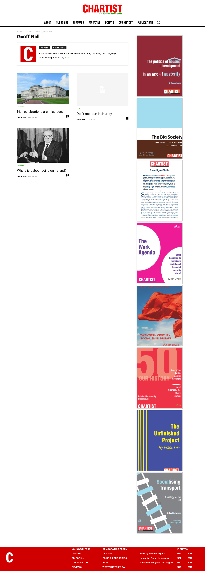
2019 (178, 567)
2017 (190, 558)
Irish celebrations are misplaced (40, 112)
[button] (158, 22)
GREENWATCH (80, 562)
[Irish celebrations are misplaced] (43, 88)
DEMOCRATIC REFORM (114, 549)
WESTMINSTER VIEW (113, 567)
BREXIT (106, 562)
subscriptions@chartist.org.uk (156, 562)
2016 (190, 562)
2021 (178, 558)
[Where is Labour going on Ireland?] (43, 145)
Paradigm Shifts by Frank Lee (155, 220)
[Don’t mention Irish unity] (102, 89)
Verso (67, 57)
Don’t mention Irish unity (94, 114)
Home (19, 31)
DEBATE (76, 553)
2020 (178, 562)
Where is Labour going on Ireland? (41, 170)
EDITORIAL (78, 558)
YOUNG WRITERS (81, 549)
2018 (190, 553)
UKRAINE (107, 553)
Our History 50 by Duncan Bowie (156, 408)
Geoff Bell (21, 117)
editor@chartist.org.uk (152, 553)
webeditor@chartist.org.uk (154, 558)
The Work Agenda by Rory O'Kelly (157, 283)
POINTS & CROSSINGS (114, 558)
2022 (178, 553)
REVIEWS (77, 567)
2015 (190, 567)
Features (20, 106)
